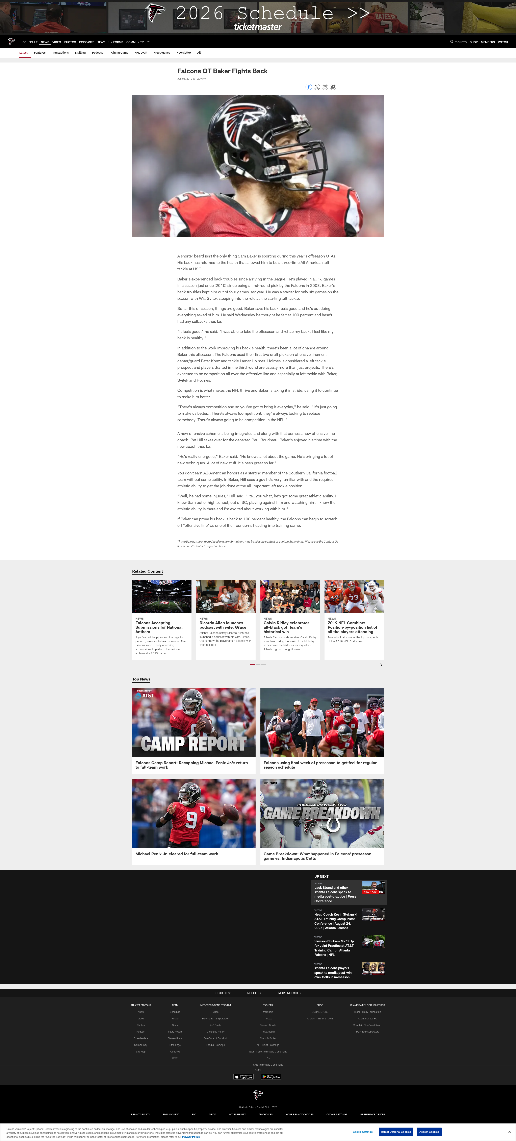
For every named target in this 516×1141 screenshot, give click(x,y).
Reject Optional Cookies (396, 1131)
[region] (258, 1132)
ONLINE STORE (320, 1011)
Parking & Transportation (215, 1018)
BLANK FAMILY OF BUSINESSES (367, 1005)
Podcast (140, 1031)
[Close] (509, 1131)
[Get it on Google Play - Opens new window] (271, 1079)
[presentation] (382, 665)
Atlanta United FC (367, 1018)
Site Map (141, 1051)
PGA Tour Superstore (367, 1031)
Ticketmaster (268, 1031)
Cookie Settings (337, 1114)
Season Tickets (268, 1025)
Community (140, 1044)
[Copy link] (333, 87)
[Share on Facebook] (309, 89)
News (141, 1011)
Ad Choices (266, 1114)
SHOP (320, 1005)
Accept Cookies (429, 1131)
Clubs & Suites (268, 1038)
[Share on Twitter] (317, 89)
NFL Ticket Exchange (268, 1044)
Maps (215, 1011)
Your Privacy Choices (300, 1114)
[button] (252, 664)
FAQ (268, 1058)
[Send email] (325, 89)
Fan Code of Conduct (215, 1038)
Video (141, 1018)
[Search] (452, 41)
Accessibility (237, 1114)
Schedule (175, 1011)
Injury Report (175, 1031)
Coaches (175, 1051)
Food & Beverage (215, 1044)
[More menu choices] (148, 41)
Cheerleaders (141, 1038)
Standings (175, 1044)
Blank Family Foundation (367, 1011)
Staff (175, 1058)
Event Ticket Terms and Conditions (268, 1051)
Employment (171, 1114)
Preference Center (372, 1114)
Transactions (175, 1038)
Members (268, 1011)
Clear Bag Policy (216, 1031)
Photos (141, 1025)
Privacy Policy (140, 1114)
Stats (175, 1025)
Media (212, 1114)
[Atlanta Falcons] (258, 1095)
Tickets (268, 1018)
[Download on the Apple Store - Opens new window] (243, 1077)
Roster (175, 1018)
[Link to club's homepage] (11, 41)
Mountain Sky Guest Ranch (367, 1025)
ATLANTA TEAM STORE (320, 1018)
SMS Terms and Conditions (268, 1064)
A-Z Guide (215, 1025)
